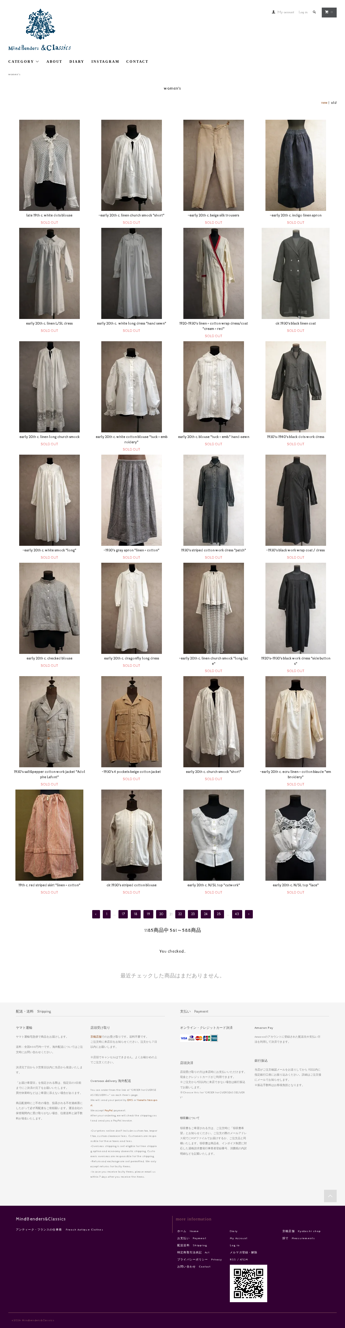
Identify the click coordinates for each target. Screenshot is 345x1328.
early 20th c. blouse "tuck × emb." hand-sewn (213, 437)
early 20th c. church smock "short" (213, 772)
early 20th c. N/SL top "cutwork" (213, 885)
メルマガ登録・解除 (243, 1252)
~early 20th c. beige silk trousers (213, 215)
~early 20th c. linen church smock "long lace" (213, 661)
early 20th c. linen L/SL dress (49, 323)
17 (123, 914)
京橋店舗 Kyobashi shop (301, 1231)
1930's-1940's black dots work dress (295, 437)
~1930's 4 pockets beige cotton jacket (131, 772)
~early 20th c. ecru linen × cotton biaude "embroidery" (295, 774)
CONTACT (137, 62)
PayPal (109, 1110)
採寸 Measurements (298, 1238)
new (324, 103)
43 (237, 914)
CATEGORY (21, 62)
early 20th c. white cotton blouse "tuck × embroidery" (131, 439)
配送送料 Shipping (192, 1245)
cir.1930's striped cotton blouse (132, 885)
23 (193, 914)
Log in (303, 12)
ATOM (244, 1259)
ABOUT (54, 62)
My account (286, 12)
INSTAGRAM (105, 62)
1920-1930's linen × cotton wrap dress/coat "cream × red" (213, 326)
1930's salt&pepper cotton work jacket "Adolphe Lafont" (49, 774)
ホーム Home (188, 1231)
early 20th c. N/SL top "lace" (296, 885)
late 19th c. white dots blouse (49, 215)
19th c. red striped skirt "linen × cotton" (49, 885)
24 (206, 914)
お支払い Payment (191, 1238)
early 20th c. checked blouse (49, 658)
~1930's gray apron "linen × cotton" (131, 550)
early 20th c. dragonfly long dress (131, 658)
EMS (130, 1100)
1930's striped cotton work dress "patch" (213, 550)
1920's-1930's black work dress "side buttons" (295, 661)
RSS (233, 1259)
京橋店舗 (96, 1036)
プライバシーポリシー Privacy (199, 1259)
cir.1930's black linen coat (296, 323)
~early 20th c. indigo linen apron (296, 215)
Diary (234, 1231)
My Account (239, 1238)
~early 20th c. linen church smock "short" (131, 215)
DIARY (76, 62)
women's (14, 74)
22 (180, 914)
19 (148, 914)
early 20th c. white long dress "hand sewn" (131, 323)
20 (161, 914)
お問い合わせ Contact (194, 1266)
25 (219, 914)
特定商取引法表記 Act (193, 1252)
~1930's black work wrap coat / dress (295, 550)
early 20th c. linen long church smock (49, 437)
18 (135, 914)
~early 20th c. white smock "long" (49, 550)
